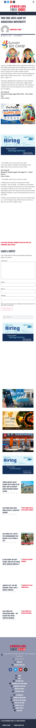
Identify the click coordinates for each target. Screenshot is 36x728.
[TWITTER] (8, 2)
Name (3, 282)
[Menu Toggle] (18, 13)
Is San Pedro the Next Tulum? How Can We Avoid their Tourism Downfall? (11, 561)
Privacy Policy (6, 725)
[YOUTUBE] (11, 2)
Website (3, 295)
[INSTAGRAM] (14, 2)
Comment (4, 260)
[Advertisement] (18, 220)
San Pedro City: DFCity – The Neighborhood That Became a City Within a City (11, 537)
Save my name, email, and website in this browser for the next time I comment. (18, 304)
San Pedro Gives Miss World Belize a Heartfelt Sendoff (11, 510)
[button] (33, 2)
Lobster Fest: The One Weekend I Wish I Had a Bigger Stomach (10, 587)
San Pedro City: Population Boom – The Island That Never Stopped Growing (10, 614)
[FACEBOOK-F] (5, 2)
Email (3, 289)
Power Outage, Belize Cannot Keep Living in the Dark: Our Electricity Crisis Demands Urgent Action (11, 486)
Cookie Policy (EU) (19, 725)
